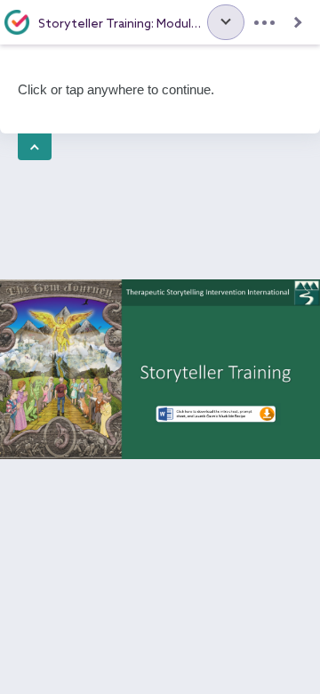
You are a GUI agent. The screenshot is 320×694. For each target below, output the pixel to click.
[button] (225, 22)
